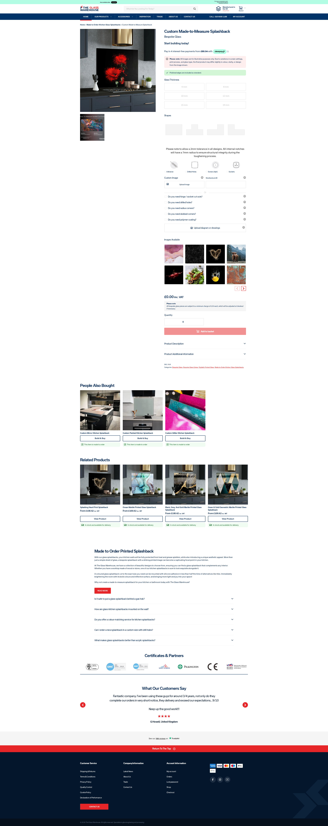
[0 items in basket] (242, 8)
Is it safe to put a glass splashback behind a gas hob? (119, 598)
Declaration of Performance (91, 798)
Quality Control (86, 787)
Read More (103, 591)
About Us (127, 777)
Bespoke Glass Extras (190, 367)
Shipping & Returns (87, 771)
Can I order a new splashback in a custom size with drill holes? (123, 630)
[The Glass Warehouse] (92, 9)
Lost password (172, 782)
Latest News (128, 771)
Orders (169, 777)
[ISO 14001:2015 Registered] (140, 667)
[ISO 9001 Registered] (116, 667)
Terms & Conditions (87, 777)
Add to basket (207, 331)
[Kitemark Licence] (92, 667)
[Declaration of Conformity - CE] (212, 667)
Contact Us (94, 807)
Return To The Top (161, 748)
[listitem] (92, 667)
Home (82, 25)
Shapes (167, 115)
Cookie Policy (85, 792)
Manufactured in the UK (229, 8)
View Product (105, 520)
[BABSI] (237, 667)
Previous (82, 705)
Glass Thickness (171, 79)
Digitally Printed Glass (206, 367)
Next (245, 705)
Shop (169, 787)
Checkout (170, 792)
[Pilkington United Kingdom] (188, 667)
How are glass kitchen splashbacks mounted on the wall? (121, 609)
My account (171, 771)
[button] (243, 288)
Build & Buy (105, 439)
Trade (125, 782)
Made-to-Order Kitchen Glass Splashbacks (103, 25)
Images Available (172, 239)
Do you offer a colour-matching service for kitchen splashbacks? (124, 619)
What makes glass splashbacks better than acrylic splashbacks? (124, 640)
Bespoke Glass (177, 367)
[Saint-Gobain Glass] (164, 667)
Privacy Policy (85, 782)
